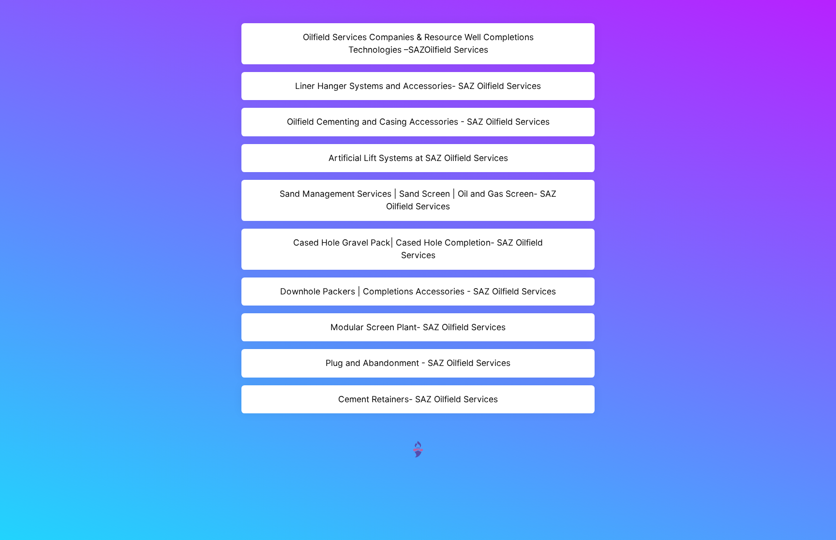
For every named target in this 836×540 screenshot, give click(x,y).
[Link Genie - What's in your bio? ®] (418, 448)
